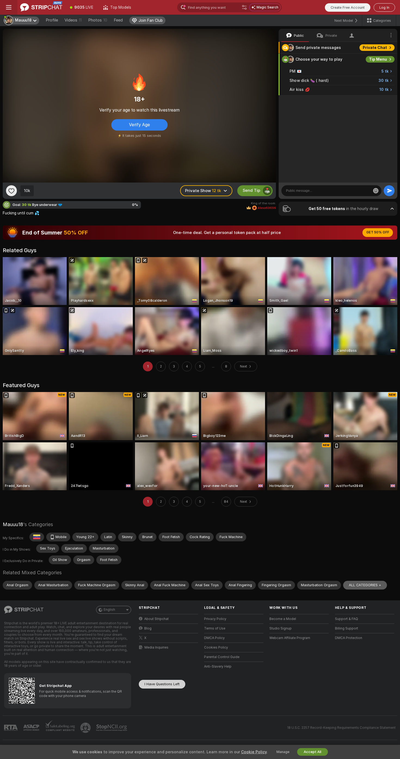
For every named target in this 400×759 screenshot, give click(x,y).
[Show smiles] (376, 190)
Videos (73, 20)
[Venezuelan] (36, 537)
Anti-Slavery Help (218, 666)
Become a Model (282, 619)
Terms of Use (214, 628)
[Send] (389, 190)
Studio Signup (280, 628)
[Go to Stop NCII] (112, 727)
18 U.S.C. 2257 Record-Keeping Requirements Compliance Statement (341, 728)
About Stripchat (156, 619)
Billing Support (346, 628)
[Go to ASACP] (32, 728)
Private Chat (375, 47)
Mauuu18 (13, 524)
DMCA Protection (348, 638)
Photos (97, 20)
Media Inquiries (156, 647)
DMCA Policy (214, 638)
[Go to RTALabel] (11, 727)
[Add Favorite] (11, 190)
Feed (118, 20)
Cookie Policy (254, 752)
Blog (148, 628)
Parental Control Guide (221, 657)
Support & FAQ (346, 619)
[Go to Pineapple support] (86, 728)
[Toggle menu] (8, 7)
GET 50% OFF (377, 232)
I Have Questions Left (162, 684)
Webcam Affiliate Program (289, 638)
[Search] (244, 7)
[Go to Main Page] (41, 7)
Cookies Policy (216, 647)
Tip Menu (378, 59)
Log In (384, 7)
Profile (52, 20)
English (109, 610)
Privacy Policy (215, 619)
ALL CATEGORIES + (365, 585)
